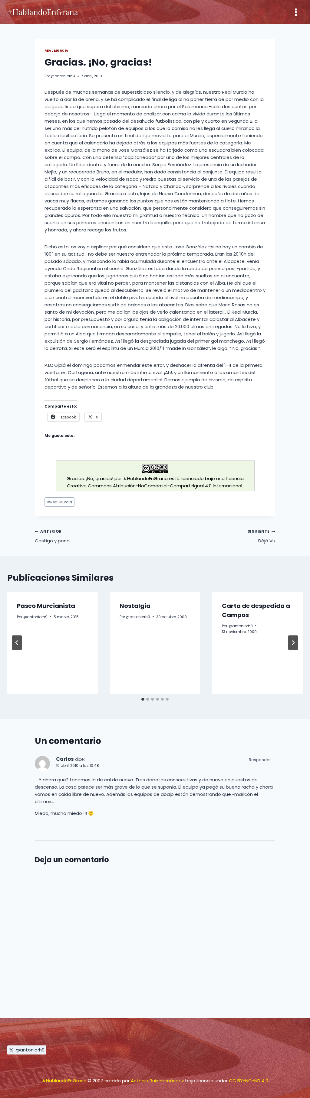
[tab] (142, 699)
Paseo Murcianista (46, 606)
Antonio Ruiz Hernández (157, 1080)
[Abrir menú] (296, 12)
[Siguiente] (293, 642)
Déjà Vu (261, 536)
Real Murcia (56, 50)
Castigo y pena (52, 536)
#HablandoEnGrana (145, 478)
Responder (260, 759)
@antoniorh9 (63, 76)
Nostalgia (135, 606)
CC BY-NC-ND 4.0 (248, 1080)
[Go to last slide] (17, 642)
